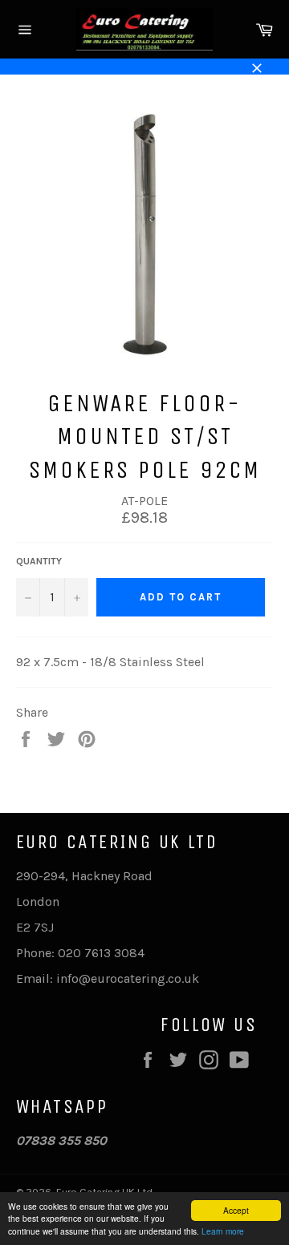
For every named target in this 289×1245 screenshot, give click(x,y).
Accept (236, 1210)
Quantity (39, 561)
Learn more (222, 1231)
